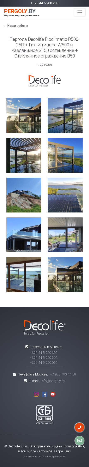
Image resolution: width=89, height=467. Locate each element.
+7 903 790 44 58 (63, 374)
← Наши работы (15, 26)
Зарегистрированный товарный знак (44, 456)
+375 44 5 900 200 (44, 3)
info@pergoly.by (53, 381)
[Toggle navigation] (80, 12)
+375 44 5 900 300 (44, 353)
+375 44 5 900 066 (44, 363)
